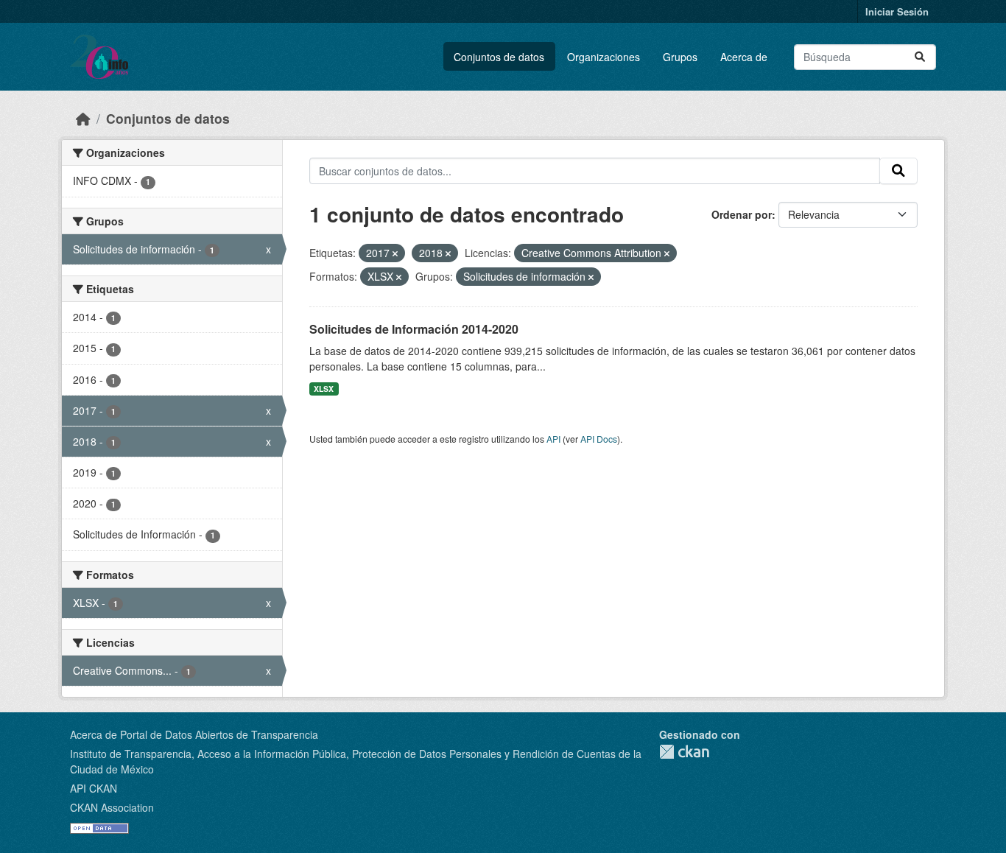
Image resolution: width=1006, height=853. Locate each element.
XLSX (324, 388)
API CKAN (93, 788)
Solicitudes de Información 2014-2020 (413, 328)
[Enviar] (920, 57)
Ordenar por (741, 214)
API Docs (598, 438)
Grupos (680, 56)
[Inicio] (83, 118)
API (553, 438)
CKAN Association (112, 807)
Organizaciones (603, 56)
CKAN (684, 751)
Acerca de (743, 56)
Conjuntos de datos (499, 56)
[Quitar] (395, 253)
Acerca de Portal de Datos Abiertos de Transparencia (194, 734)
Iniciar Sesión (897, 11)
